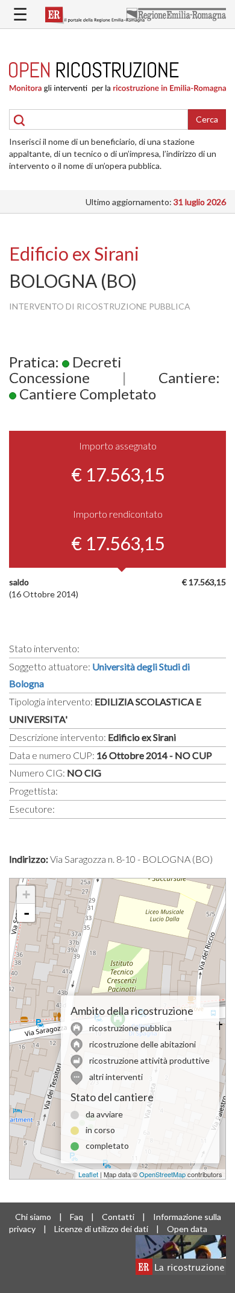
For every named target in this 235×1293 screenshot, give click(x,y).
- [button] (26, 912)
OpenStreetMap (162, 1174)
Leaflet (88, 1174)
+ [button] (26, 894)
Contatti (118, 1217)
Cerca (207, 119)
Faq (76, 1217)
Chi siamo (33, 1217)
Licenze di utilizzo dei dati (101, 1229)
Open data (187, 1229)
